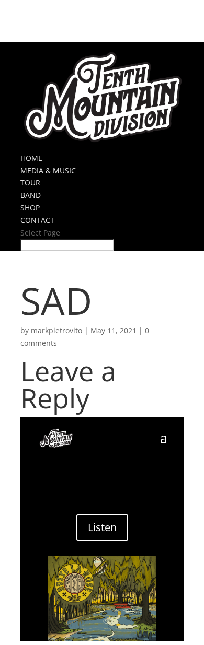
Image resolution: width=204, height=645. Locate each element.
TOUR (30, 182)
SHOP (30, 208)
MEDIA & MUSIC (48, 170)
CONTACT (37, 220)
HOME (31, 158)
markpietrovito (56, 330)
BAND (30, 195)
